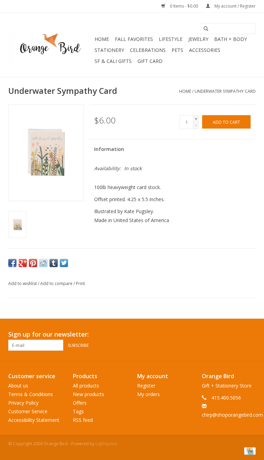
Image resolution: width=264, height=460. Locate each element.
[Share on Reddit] (43, 263)
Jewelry (198, 39)
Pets (177, 50)
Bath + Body (230, 39)
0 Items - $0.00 (184, 6)
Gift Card (150, 61)
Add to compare (57, 283)
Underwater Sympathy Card (225, 91)
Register (146, 385)
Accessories (204, 50)
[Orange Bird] (50, 45)
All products (86, 385)
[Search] (206, 28)
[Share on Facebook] (12, 263)
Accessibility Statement (33, 420)
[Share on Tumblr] (54, 263)
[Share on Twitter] (64, 263)
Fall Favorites (134, 39)
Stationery (109, 50)
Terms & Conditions (30, 394)
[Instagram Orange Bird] (250, 334)
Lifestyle (171, 39)
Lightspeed (106, 444)
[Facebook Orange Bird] (237, 334)
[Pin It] (33, 263)
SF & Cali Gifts (113, 61)
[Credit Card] (249, 450)
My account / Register (234, 6)
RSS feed (83, 420)
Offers (80, 402)
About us (18, 385)
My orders (148, 394)
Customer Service (27, 411)
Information (109, 149)
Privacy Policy (23, 402)
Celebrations (148, 50)
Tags (78, 411)
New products (88, 394)
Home (102, 39)
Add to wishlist (23, 283)
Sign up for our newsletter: (48, 334)
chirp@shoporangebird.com (232, 415)
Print (80, 283)
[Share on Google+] (23, 263)
